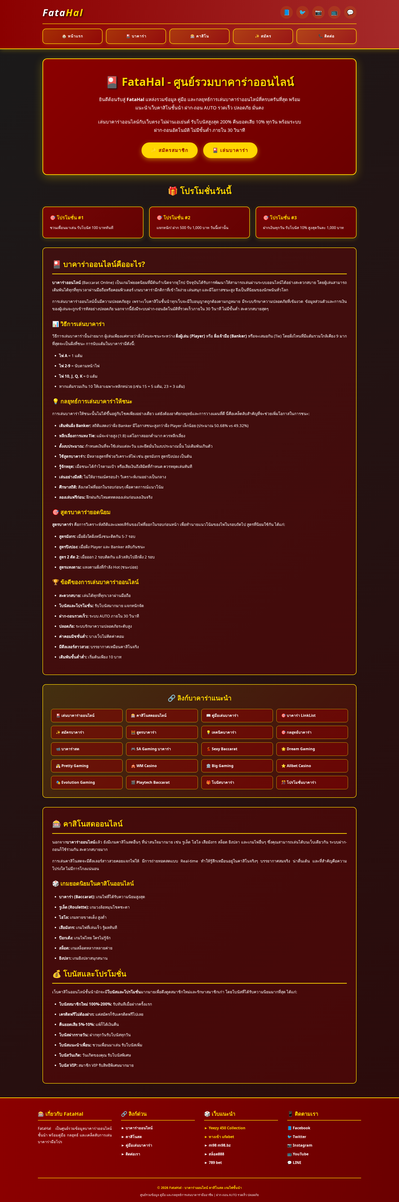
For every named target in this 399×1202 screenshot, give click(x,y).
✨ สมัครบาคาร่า (70, 732)
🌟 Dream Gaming (298, 748)
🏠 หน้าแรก (72, 36)
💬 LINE (294, 1162)
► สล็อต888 (214, 1154)
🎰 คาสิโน (199, 36)
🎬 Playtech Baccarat (150, 782)
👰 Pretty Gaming (72, 765)
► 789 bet (213, 1162)
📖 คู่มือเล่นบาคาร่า (222, 715)
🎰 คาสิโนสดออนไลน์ (148, 715)
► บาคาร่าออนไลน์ (137, 1127)
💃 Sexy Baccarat (221, 748)
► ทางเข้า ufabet (219, 1136)
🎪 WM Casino (144, 765)
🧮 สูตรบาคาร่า (143, 732)
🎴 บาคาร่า (136, 36)
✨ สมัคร (263, 36)
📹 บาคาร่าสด (67, 748)
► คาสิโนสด (131, 1136)
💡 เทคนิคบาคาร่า (221, 732)
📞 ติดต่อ (326, 36)
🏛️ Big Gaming (219, 765)
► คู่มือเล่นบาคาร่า (136, 1145)
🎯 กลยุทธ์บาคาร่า (296, 732)
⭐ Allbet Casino (296, 765)
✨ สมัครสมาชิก (169, 150)
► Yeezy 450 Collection (224, 1127)
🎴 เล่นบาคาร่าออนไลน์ (75, 715)
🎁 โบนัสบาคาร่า (220, 782)
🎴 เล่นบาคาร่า (230, 150)
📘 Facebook (298, 1127)
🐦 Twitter (296, 1136)
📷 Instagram (299, 1145)
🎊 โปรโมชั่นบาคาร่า (298, 782)
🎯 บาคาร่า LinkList (298, 715)
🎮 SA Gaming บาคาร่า (151, 748)
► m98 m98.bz (217, 1145)
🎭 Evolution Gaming (75, 782)
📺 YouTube (297, 1154)
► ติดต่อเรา (130, 1154)
